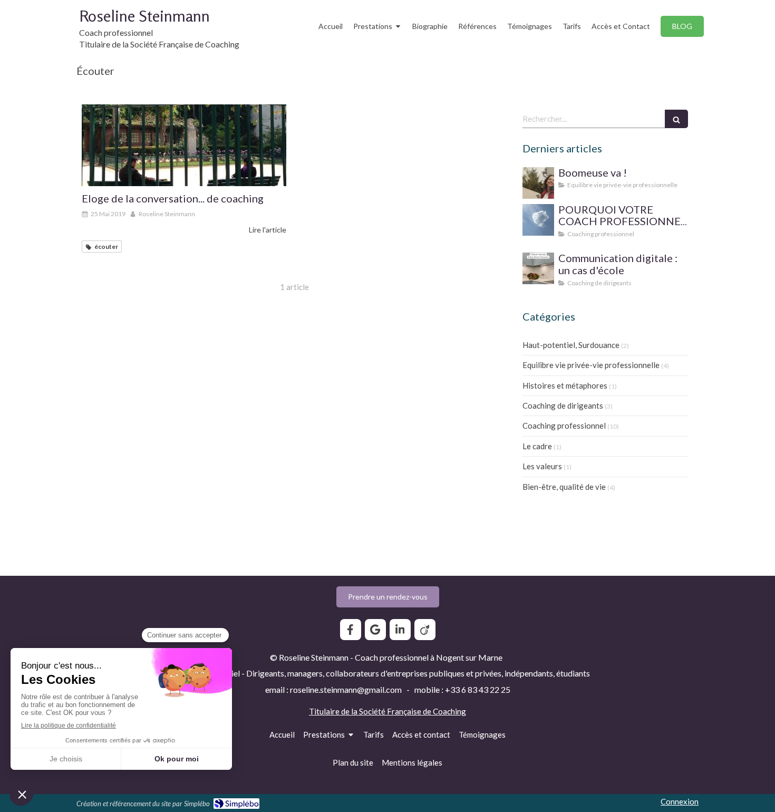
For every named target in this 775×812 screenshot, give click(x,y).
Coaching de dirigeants (562, 405)
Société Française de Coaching (412, 711)
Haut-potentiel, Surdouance (570, 345)
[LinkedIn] (400, 629)
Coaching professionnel (564, 425)
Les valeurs (542, 466)
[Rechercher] (676, 119)
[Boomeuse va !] (538, 183)
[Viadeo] (424, 629)
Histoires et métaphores (564, 385)
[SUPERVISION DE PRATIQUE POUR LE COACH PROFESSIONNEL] (538, 220)
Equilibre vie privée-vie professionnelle (591, 365)
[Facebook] (350, 629)
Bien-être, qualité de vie (564, 486)
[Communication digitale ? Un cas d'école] (538, 268)
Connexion (680, 801)
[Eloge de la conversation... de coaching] (184, 145)
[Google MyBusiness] (375, 629)
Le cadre (537, 446)
